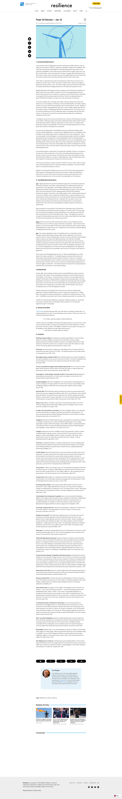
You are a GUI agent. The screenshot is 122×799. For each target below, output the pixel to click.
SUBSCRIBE (96, 3)
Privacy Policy (37, 790)
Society (75, 10)
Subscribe (93, 783)
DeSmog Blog (39, 722)
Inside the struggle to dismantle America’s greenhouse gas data (43, 719)
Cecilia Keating (74, 724)
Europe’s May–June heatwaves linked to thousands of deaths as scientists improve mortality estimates (78, 720)
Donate (85, 783)
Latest (36, 10)
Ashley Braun (48, 721)
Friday (70, 502)
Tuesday (70, 538)
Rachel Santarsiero (41, 721)
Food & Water (67, 10)
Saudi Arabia (39, 311)
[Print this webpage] (81, 661)
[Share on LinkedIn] (71, 661)
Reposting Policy (27, 790)
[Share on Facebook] (50, 661)
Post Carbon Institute (97, 8)
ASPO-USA (59, 23)
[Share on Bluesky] (40, 661)
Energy (43, 10)
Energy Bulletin (62, 680)
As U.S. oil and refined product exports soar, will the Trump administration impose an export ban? (60, 720)
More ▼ (81, 10)
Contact (79, 783)
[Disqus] (61, 751)
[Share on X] (61, 661)
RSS (98, 783)
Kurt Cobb (56, 724)
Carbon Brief (80, 724)
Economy (49, 10)
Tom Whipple (41, 23)
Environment (57, 10)
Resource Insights (62, 724)
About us (72, 783)
